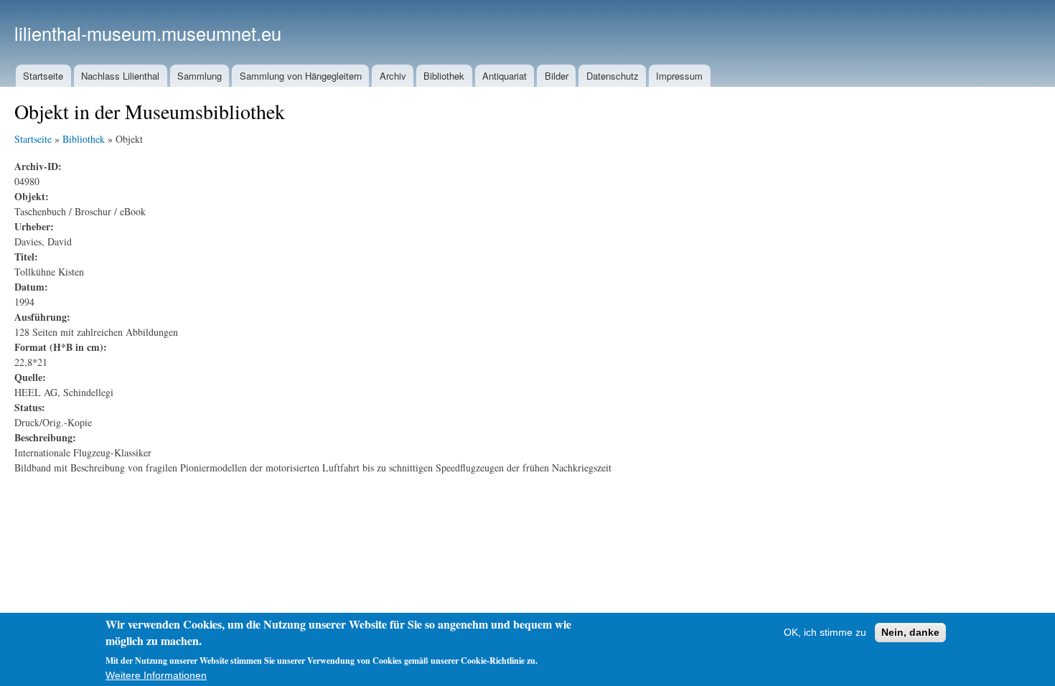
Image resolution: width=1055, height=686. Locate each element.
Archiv (393, 76)
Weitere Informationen (156, 675)
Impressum (679, 76)
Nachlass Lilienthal (120, 76)
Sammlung (199, 76)
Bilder (556, 76)
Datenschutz (612, 76)
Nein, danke (910, 632)
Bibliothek (443, 76)
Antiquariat (504, 76)
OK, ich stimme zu (825, 632)
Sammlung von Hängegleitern (301, 76)
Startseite (43, 76)
